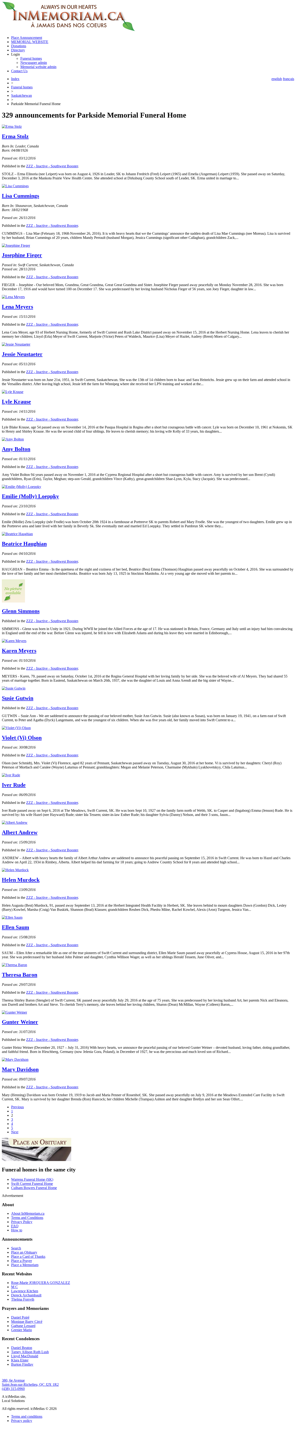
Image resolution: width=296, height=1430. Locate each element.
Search (16, 1248)
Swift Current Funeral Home (32, 1184)
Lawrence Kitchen (24, 1291)
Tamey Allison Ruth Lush (30, 1352)
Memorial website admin (38, 67)
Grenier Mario (21, 1330)
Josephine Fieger (22, 255)
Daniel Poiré (20, 1317)
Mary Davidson (20, 1069)
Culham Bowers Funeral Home (34, 1188)
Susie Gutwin (17, 698)
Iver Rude (14, 785)
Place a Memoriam (24, 1265)
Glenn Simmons (21, 611)
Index (15, 79)
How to (16, 1230)
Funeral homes (31, 58)
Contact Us (19, 71)
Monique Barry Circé (26, 1322)
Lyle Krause (16, 402)
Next (14, 1132)
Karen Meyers (19, 651)
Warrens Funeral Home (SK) (32, 1179)
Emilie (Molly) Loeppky (30, 496)
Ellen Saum (15, 927)
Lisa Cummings (20, 196)
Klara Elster (19, 1360)
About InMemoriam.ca (27, 1213)
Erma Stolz (15, 136)
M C (14, 1287)
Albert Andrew (19, 832)
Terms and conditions (26, 1416)
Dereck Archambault (26, 1295)
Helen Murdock (21, 880)
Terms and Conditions (27, 1218)
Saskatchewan (21, 95)
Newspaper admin (33, 63)
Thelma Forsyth (22, 1299)
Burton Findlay (22, 1364)
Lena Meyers (17, 307)
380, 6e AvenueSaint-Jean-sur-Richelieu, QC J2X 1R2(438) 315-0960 (30, 1384)
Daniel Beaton (21, 1348)
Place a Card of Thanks (28, 1256)
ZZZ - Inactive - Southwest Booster (52, 166)
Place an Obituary (24, 1252)
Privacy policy (21, 1421)
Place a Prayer (21, 1261)
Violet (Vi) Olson (22, 738)
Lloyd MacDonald (24, 1356)
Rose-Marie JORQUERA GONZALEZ (40, 1283)
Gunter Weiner (20, 1022)
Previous (17, 1107)
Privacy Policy (21, 1222)
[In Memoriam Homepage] (68, 30)
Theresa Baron (19, 975)
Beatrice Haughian (24, 544)
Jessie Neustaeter (22, 354)
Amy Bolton (16, 449)
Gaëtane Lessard (23, 1326)
